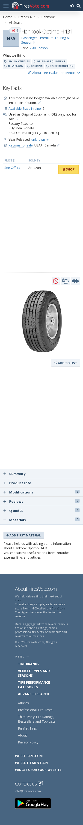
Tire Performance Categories (34, 684)
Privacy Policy (28, 742)
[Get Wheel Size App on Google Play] (35, 803)
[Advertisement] (41, 223)
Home (7, 17)
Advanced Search (33, 694)
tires (18, 600)
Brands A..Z (26, 17)
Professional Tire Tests (35, 710)
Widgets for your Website (38, 769)
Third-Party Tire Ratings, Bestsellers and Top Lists (37, 719)
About (22, 735)
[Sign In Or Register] (71, 5)
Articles (23, 703)
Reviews (43, 501)
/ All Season (39, 48)
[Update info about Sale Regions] (58, 145)
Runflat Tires (27, 728)
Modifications (43, 492)
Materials (43, 520)
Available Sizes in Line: (25, 108)
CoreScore (58, 608)
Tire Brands (28, 664)
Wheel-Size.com (29, 756)
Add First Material (25, 535)
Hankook (48, 17)
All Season (16, 22)
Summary (17, 473)
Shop (70, 169)
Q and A (43, 510)
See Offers (12, 167)
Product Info (20, 483)
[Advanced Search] (78, 5)
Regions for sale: (21, 145)
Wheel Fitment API (31, 763)
